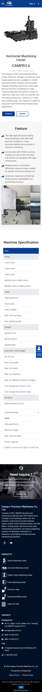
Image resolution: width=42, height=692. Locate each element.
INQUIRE (22, 114)
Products (7, 554)
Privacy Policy (27, 675)
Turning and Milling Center (17, 597)
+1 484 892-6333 (10, 655)
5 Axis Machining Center (16, 582)
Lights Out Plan (13, 604)
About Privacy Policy (21, 690)
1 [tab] (19, 51)
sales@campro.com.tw (12, 630)
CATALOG (8, 114)
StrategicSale (26, 671)
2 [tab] (23, 51)
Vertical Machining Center (17, 561)
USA (3, 644)
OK (21, 687)
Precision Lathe (13, 589)
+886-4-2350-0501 (11, 635)
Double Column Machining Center (19, 575)
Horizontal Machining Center (18, 568)
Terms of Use (14, 675)
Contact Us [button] (21, 494)
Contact (6, 615)
